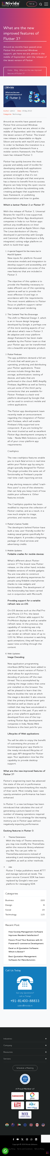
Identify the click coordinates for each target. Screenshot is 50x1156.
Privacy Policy (10, 1149)
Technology (10, 914)
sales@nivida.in (25, 1005)
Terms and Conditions (25, 1149)
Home (10, 70)
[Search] (40, 4)
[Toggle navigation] (46, 4)
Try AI (31, 4)
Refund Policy (39, 1149)
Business (9, 900)
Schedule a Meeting (25, 1068)
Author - (6, 111)
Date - (19, 111)
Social (8, 909)
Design (8, 905)
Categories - (8, 114)
